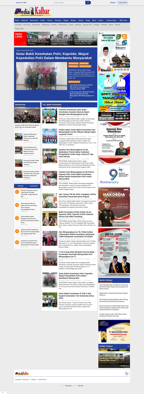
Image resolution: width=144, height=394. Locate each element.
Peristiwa (84, 63)
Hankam (61, 116)
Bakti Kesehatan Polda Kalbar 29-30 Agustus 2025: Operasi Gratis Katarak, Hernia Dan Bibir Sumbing (76, 214)
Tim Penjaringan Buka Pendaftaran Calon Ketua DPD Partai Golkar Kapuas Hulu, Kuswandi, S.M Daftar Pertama (113, 287)
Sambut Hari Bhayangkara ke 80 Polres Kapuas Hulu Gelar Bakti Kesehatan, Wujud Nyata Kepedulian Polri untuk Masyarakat (76, 175)
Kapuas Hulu (66, 181)
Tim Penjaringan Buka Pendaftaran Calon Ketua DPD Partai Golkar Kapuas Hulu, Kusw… (113, 358)
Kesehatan (73, 63)
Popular (20, 186)
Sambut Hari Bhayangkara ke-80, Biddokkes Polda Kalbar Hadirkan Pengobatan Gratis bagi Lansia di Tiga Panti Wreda (76, 153)
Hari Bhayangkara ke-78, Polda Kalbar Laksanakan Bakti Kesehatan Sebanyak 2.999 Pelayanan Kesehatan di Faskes (76, 234)
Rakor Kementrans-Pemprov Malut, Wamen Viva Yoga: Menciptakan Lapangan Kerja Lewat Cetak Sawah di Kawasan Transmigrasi (61, 40)
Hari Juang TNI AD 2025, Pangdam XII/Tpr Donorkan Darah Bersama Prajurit (77, 195)
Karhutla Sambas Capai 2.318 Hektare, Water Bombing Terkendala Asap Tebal (85, 41)
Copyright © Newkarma (22, 379)
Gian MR (80, 385)
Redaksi (33, 379)
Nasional (71, 258)
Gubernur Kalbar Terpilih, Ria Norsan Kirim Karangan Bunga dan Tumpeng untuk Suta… (30, 231)
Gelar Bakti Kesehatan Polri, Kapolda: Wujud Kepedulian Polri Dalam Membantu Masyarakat (76, 275)
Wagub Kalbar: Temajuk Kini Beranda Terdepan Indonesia (113, 294)
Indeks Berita (42, 379)
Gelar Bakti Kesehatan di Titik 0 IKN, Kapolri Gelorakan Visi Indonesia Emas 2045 (81, 87)
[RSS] (126, 374)
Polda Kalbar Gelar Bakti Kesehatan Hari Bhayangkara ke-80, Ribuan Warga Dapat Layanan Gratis (77, 132)
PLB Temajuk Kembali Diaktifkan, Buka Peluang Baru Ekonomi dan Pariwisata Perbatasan (113, 300)
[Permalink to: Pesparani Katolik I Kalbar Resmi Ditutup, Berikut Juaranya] (18, 163)
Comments (34, 186)
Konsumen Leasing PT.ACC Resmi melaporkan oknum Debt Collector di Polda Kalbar (30, 243)
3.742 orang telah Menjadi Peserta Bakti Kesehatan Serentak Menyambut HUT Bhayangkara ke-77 (76, 254)
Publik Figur (85, 66)
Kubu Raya (72, 198)
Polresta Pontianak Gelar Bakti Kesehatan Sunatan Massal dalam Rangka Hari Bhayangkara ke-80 (74, 112)
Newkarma (68, 385)
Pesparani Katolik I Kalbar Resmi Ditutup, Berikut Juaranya (31, 162)
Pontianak (73, 66)
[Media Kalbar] (32, 11)
